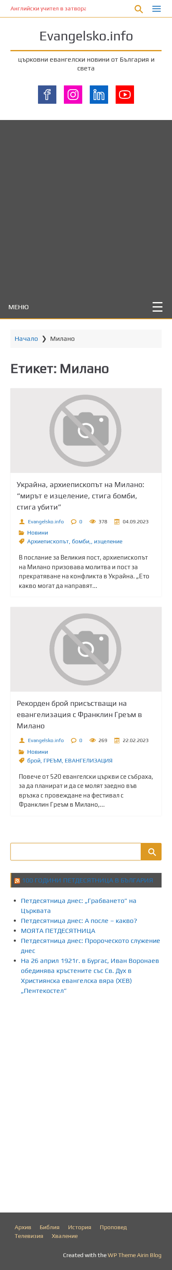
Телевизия (29, 1235)
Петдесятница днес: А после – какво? (79, 921)
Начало (26, 338)
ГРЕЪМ (52, 760)
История (79, 1227)
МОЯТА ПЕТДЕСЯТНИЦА (58, 931)
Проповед (113, 1227)
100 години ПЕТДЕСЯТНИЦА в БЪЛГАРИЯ (87, 880)
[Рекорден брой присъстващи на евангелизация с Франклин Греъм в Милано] (86, 649)
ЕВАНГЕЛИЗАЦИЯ (89, 760)
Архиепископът (48, 541)
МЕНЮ (18, 307)
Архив (23, 1227)
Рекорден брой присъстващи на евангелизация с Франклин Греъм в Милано (79, 714)
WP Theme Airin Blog (135, 1255)
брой (33, 760)
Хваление (65, 1235)
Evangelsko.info (86, 35)
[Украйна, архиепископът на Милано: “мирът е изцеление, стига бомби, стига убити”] (86, 430)
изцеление (108, 541)
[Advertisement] (86, 206)
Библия (50, 1227)
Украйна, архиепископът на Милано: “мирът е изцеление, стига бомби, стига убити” (80, 495)
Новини (37, 532)
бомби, (81, 541)
